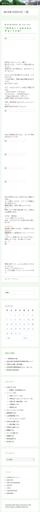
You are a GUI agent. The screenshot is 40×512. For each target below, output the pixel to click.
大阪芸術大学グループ (13, 477)
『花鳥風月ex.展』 (13, 358)
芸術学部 (9, 485)
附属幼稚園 (9, 493)
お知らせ (9, 387)
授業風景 (9, 413)
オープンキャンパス (15, 419)
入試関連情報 (11, 416)
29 (11, 333)
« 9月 (8, 338)
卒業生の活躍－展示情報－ (15, 364)
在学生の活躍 (11, 421)
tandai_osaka (26, 25)
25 (24, 329)
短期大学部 (9, 480)
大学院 (8, 488)
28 (7, 333)
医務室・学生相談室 (15, 390)
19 (28, 324)
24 (20, 329)
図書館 (9, 430)
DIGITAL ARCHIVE (13, 370)
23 (16, 329)
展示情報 (12, 424)
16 (16, 324)
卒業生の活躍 (11, 427)
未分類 (9, 441)
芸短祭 (11, 407)
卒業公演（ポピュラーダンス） (19, 399)
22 (11, 329)
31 (20, 333)
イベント (15, 279)
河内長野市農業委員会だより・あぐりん (19, 367)
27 (33, 329)
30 (16, 333)
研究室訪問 (10, 439)
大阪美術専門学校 (11, 491)
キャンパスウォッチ (13, 410)
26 (28, 329)
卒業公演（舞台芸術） (16, 401)
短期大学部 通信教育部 (13, 483)
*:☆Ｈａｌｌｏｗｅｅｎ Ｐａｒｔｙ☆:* (19, 29)
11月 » (25, 338)
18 (24, 324)
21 (7, 329)
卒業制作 (12, 404)
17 (20, 324)
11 (24, 320)
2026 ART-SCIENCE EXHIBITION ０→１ (20, 361)
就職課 (9, 436)
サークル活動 (11, 433)
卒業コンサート (14, 396)
